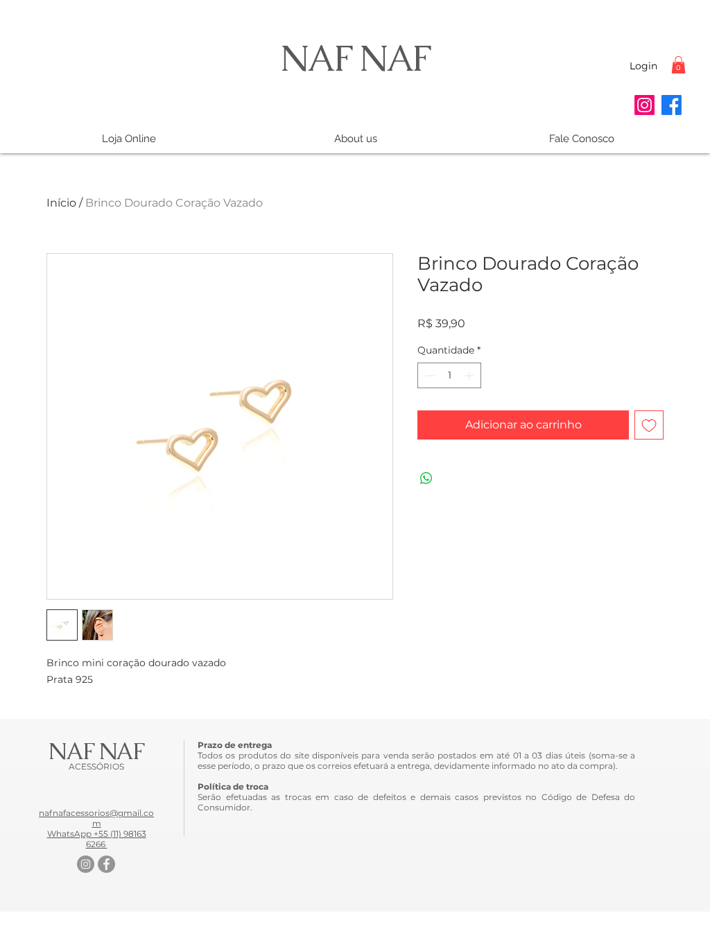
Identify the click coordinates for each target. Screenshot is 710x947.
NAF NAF (355, 58)
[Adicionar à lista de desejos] (649, 425)
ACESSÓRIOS (96, 766)
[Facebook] (671, 105)
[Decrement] (428, 375)
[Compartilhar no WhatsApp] (426, 478)
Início (61, 202)
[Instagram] (644, 105)
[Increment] (470, 375)
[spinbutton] (449, 375)
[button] (678, 64)
